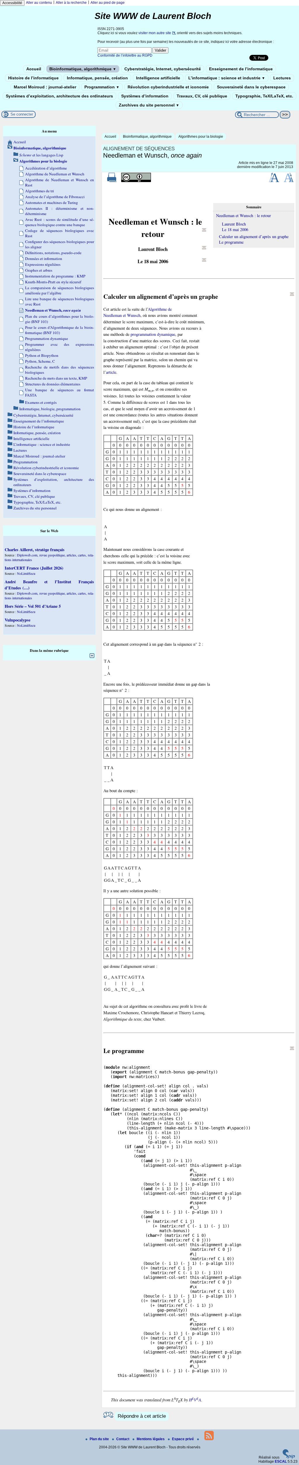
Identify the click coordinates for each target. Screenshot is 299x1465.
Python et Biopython (41, 355)
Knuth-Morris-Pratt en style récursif (53, 281)
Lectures (282, 78)
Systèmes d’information (144, 96)
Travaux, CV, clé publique (202, 96)
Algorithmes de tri (39, 190)
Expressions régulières (42, 264)
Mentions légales (151, 1439)
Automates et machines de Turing (51, 202)
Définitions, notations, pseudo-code (53, 252)
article (111, 372)
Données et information (43, 258)
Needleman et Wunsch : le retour (243, 215)
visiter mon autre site (154, 33)
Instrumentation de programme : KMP (55, 276)
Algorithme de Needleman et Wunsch (54, 174)
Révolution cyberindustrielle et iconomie (168, 87)
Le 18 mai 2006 (235, 229)
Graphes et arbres (38, 270)
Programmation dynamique (46, 338)
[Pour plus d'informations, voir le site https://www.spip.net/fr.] (288, 1457)
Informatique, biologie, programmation (50, 408)
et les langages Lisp (41, 155)
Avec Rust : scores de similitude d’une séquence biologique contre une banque (59, 222)
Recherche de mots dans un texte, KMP (56, 378)
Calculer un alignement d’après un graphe (253, 236)
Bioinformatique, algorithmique (82, 69)
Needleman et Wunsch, (53, 310)
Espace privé (183, 1439)
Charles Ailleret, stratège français (35, 549)
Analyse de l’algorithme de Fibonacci (55, 196)
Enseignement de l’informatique (241, 69)
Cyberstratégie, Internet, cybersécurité (162, 69)
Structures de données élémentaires (52, 384)
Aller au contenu (39, 3)
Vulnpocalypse (17, 620)
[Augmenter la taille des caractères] (274, 181)
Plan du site (100, 1439)
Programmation (101, 87)
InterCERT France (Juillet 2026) (34, 568)
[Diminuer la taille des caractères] (288, 181)
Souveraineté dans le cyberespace (251, 87)
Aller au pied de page (108, 3)
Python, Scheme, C (40, 361)
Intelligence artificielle (158, 78)
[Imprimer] (112, 181)
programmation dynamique (153, 334)
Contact (123, 1439)
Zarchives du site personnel (149, 105)
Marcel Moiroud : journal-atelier (45, 87)
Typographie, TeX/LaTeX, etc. (264, 96)
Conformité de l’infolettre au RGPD (125, 55)
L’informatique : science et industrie (226, 78)
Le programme (231, 242)
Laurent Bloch (234, 224)
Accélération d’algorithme (46, 168)
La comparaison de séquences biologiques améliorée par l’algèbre (59, 290)
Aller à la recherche (71, 3)
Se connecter (22, 114)
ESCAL (281, 1461)
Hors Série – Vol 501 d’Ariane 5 (33, 606)
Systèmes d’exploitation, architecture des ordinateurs (59, 96)
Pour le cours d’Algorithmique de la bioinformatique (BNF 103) (59, 330)
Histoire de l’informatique (33, 78)
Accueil (33, 69)
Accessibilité (12, 3)
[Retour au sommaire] (204, 230)
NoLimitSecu (26, 573)
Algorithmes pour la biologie (200, 137)
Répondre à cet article (142, 1416)
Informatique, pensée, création (97, 78)
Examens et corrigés (41, 402)
